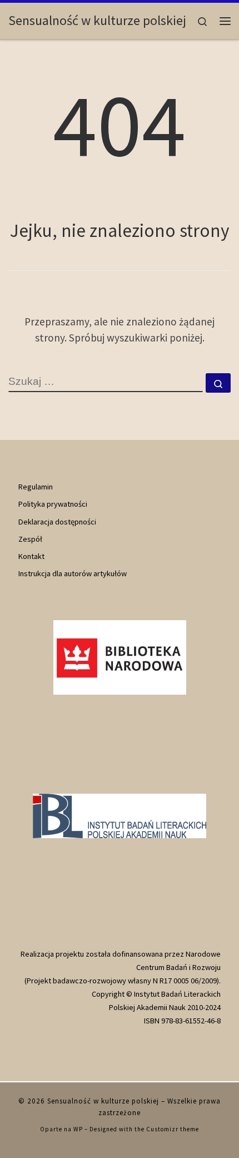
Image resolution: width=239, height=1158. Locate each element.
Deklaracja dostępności (57, 522)
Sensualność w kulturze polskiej (103, 1101)
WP (78, 1129)
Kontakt (31, 556)
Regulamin (35, 487)
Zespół (30, 539)
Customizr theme (172, 1129)
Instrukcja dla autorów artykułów (72, 573)
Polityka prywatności (52, 504)
